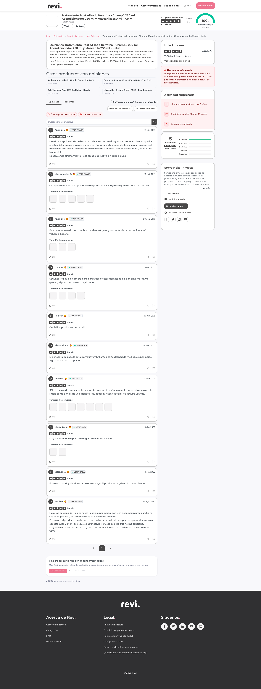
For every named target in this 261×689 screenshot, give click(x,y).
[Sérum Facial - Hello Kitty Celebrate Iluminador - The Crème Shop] (62, 199)
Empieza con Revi (58, 571)
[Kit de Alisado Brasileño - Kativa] (53, 247)
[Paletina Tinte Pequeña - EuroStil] (90, 407)
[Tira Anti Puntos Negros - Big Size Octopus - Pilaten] (53, 295)
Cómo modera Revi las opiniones (121, 647)
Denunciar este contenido (65, 581)
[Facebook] (166, 219)
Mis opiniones (171, 5)
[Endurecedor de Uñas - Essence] (72, 247)
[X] (173, 219)
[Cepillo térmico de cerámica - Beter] (81, 407)
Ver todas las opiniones (177, 60)
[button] (187, 188)
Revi (48, 36)
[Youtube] (185, 219)
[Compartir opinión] (148, 163)
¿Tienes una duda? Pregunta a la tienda (135, 102)
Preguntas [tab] (69, 102)
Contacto (79, 26)
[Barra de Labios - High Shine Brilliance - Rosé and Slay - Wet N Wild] (72, 199)
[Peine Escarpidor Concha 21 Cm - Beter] (53, 407)
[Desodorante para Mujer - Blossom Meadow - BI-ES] (81, 295)
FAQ (48, 636)
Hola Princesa (93, 36)
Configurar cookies (114, 641)
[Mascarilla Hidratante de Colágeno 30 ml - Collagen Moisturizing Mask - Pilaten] (90, 199)
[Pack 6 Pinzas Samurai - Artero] (62, 407)
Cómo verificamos (151, 5)
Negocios (133, 5)
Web (67, 26)
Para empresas (205, 5)
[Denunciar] (153, 164)
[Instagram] (179, 219)
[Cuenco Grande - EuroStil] (99, 407)
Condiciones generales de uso (119, 630)
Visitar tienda (176, 206)
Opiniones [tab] (54, 102)
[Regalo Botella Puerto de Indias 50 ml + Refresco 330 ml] (81, 199)
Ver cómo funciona (77, 571)
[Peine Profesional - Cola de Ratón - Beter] (108, 407)
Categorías (58, 36)
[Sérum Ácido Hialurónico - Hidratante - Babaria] (72, 295)
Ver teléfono (174, 193)
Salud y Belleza (75, 36)
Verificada (77, 130)
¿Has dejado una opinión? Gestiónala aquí (126, 652)
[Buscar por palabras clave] (154, 122)
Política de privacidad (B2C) (118, 636)
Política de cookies (113, 624)
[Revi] (54, 5)
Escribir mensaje (176, 199)
